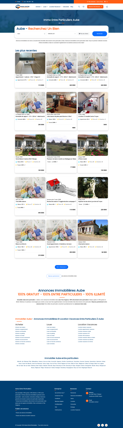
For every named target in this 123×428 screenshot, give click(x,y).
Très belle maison (21, 201)
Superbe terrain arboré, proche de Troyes (90, 201)
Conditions (57, 398)
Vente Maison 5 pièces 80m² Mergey (26, 159)
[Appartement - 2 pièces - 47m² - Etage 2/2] (30, 63)
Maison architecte (21, 244)
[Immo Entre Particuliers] (22, 6)
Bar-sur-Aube (20, 365)
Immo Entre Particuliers (31, 425)
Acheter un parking (20, 333)
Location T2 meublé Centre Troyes (88, 116)
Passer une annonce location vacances (25, 415)
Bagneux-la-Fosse (65, 363)
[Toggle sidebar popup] (106, 7)
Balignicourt (82, 363)
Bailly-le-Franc (74, 363)
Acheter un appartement (21, 329)
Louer (44, 6)
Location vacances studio (84, 331)
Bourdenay (63, 367)
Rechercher (100, 33)
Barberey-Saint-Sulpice (37, 365)
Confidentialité (58, 404)
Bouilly (53, 367)
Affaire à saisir (82, 159)
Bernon (83, 365)
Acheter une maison (20, 327)
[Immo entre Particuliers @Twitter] (107, 2)
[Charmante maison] (93, 230)
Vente (72, 398)
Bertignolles (88, 365)
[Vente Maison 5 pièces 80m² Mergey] (30, 145)
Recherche (73, 393)
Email (18, 1)
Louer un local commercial (53, 337)
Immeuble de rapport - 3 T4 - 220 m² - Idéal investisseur (63, 77)
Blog (72, 6)
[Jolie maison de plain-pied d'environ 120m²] (61, 102)
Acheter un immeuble (20, 331)
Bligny (42, 367)
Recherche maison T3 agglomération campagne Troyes (63, 201)
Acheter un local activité (21, 339)
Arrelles (64, 361)
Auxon (20, 363)
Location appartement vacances (86, 329)
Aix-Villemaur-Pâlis (26, 361)
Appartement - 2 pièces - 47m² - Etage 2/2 (28, 77)
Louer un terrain (50, 335)
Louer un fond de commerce (54, 341)
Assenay (87, 361)
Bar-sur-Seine (27, 365)
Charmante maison (83, 244)
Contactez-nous (59, 395)
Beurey (33, 367)
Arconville (53, 361)
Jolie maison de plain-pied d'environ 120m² (59, 116)
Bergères (78, 365)
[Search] (79, 6)
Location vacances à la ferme (85, 341)
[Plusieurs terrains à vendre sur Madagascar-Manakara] (61, 145)
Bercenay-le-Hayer (71, 365)
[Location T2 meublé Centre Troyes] (93, 102)
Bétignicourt (103, 365)
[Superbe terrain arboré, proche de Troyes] (93, 187)
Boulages (57, 367)
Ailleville (19, 361)
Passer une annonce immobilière (23, 412)
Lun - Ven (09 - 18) (28, 1)
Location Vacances (54, 6)
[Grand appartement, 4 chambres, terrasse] (61, 230)
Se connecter (92, 1)
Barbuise (45, 365)
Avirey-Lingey (46, 363)
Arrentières (77, 361)
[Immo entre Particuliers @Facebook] (104, 2)
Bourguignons (69, 367)
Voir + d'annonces (61, 267)
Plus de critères (84, 33)
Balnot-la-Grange (89, 363)
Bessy (97, 365)
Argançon (59, 361)
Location (72, 401)
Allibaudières (35, 361)
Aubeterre (98, 361)
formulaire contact (93, 402)
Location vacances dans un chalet (86, 337)
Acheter (38, 6)
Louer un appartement (52, 329)
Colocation (66, 6)
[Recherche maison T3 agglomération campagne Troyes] (61, 187)
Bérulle (93, 365)
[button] (83, 6)
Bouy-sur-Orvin (77, 367)
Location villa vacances (84, 335)
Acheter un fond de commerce (23, 341)
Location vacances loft (84, 333)
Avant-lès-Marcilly (26, 363)
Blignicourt (38, 367)
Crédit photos (58, 410)
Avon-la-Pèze (53, 363)
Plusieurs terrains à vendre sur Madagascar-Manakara (63, 159)
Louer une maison (51, 327)
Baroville (50, 365)
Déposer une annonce (94, 6)
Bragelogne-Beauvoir (87, 367)
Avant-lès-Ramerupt (37, 363)
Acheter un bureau (19, 343)
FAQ (56, 407)
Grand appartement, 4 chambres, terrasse (59, 244)
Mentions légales (59, 401)
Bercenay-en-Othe (61, 365)
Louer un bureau (51, 343)
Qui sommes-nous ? (60, 393)
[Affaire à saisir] (93, 145)
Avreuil (59, 363)
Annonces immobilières (76, 395)
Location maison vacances (84, 327)
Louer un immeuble (51, 331)
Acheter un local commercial (22, 337)
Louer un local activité (52, 339)
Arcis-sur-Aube (47, 361)
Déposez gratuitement (54, 276)
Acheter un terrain (19, 335)
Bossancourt (48, 367)
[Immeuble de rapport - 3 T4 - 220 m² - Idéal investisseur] (61, 63)
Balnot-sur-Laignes (99, 363)
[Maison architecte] (30, 230)
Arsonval (82, 361)
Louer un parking (51, 333)
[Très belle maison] (30, 187)
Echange (72, 407)
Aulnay (103, 361)
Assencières (93, 361)
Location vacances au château (85, 339)
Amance (41, 361)
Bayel (54, 365)
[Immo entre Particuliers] (59, 23)
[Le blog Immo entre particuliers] (106, 425)
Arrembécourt (69, 361)
